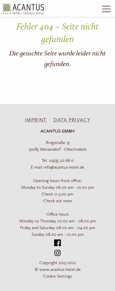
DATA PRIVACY (71, 120)
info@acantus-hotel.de (64, 167)
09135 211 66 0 (61, 161)
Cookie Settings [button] (57, 276)
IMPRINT (36, 120)
